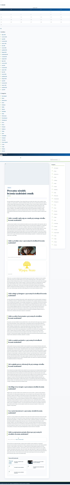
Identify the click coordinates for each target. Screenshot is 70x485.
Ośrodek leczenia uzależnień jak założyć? (38, 467)
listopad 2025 (4, 52)
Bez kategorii (4, 96)
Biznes (3, 98)
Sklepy (3, 131)
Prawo (3, 124)
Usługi (3, 146)
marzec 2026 (4, 43)
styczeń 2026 (4, 47)
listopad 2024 (4, 78)
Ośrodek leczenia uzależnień (19, 467)
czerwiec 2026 (4, 36)
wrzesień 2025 (4, 56)
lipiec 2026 (4, 34)
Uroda (3, 144)
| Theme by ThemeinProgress (14, 483)
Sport (3, 133)
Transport (3, 137)
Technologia (4, 135)
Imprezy (3, 109)
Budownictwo (4, 100)
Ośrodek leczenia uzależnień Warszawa (19, 473)
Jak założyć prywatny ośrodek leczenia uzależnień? (38, 462)
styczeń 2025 (4, 74)
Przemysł (3, 126)
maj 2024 (3, 80)
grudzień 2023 (4, 87)
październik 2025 (5, 54)
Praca (3, 122)
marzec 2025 (4, 69)
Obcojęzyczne (4, 120)
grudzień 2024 (4, 76)
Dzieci (3, 102)
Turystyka (55, 229)
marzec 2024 (4, 85)
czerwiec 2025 (4, 63)
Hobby (55, 183)
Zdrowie (9, 187)
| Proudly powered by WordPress (24, 483)
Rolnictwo (55, 214)
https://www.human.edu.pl (19, 439)
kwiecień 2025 (4, 67)
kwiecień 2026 (4, 41)
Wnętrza (3, 148)
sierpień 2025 (4, 58)
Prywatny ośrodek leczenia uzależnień (18, 462)
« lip (0, 28)
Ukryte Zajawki (5, 142)
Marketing (4, 111)
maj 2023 (3, 89)
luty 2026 (3, 45)
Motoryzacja (4, 115)
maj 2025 (3, 65)
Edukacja (3, 104)
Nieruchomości (56, 198)
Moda (3, 113)
